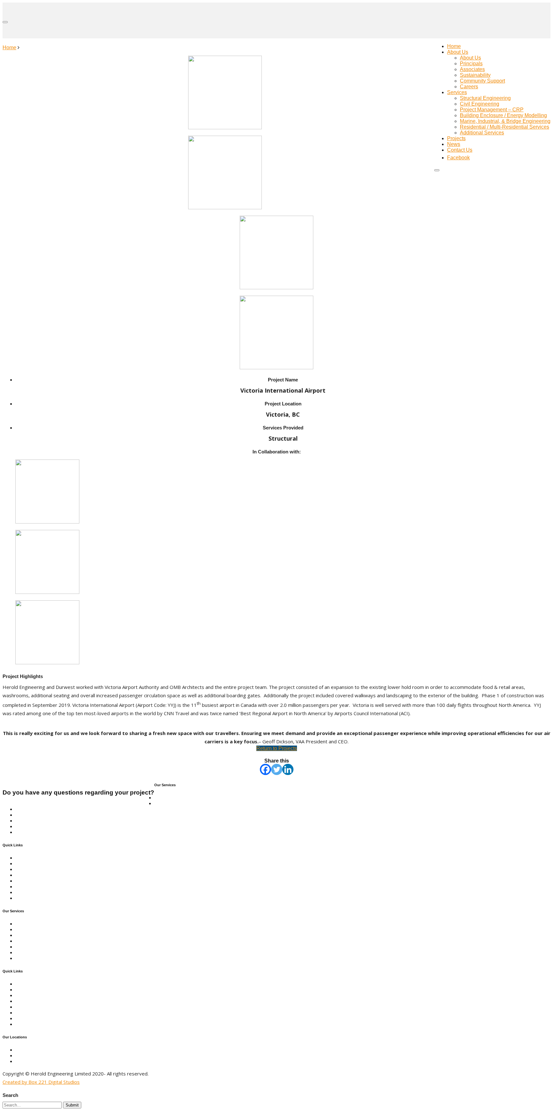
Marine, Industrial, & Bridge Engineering (505, 121)
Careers (469, 86)
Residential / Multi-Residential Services (504, 127)
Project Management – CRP (492, 109)
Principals (471, 63)
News (453, 144)
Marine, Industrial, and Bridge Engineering (63, 815)
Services (457, 92)
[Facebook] (265, 769)
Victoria (24, 1055)
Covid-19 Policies (35, 892)
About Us (457, 52)
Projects (456, 138)
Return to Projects (276, 748)
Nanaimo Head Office (39, 1049)
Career (23, 886)
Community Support (482, 81)
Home (454, 46)
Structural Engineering (485, 98)
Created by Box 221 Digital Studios (41, 1082)
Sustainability (475, 75)
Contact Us (459, 150)
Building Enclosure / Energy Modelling (503, 115)
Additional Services (482, 132)
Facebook (26, 898)
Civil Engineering (479, 104)
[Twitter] (276, 769)
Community (28, 869)
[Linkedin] (287, 769)
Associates (472, 69)
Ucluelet (24, 1061)
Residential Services (38, 826)
